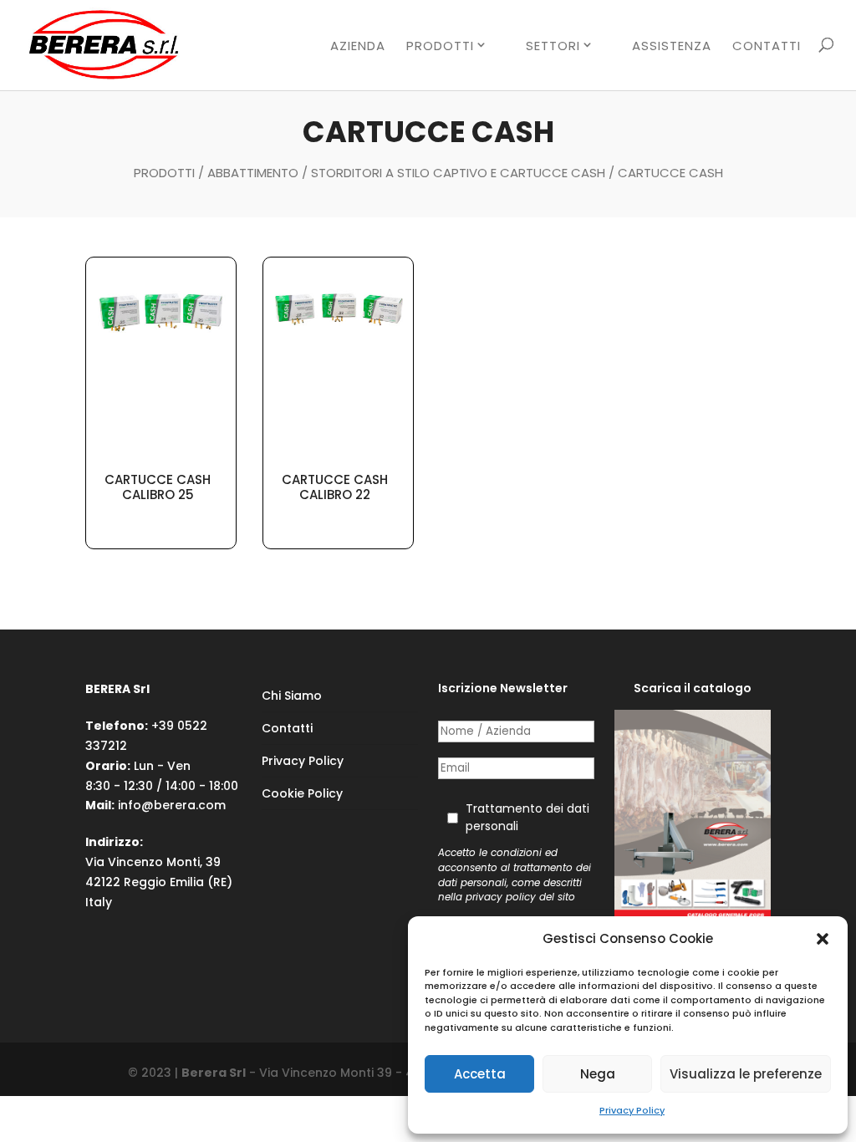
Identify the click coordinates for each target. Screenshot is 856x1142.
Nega (597, 1074)
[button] (822, 938)
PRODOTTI (440, 46)
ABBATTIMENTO (252, 172)
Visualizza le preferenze (746, 1074)
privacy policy (501, 897)
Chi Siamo (292, 695)
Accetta (480, 1074)
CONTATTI (766, 46)
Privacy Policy (632, 1110)
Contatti (287, 728)
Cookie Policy (302, 793)
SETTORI (553, 46)
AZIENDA (357, 46)
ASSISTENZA (671, 46)
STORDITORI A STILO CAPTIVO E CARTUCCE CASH (458, 172)
